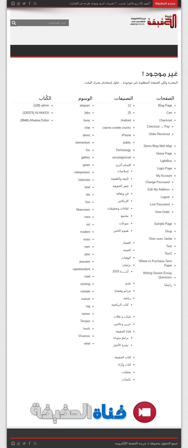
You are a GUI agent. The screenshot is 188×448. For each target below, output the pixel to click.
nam (87, 246)
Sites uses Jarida (160, 238)
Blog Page (165, 105)
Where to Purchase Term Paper (155, 263)
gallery (85, 157)
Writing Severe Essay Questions (157, 275)
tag (88, 306)
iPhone (126, 135)
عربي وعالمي (122, 324)
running (85, 284)
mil (88, 224)
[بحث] (13, 22)
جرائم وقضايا (123, 291)
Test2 (168, 253)
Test (169, 246)
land (87, 187)
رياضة (127, 298)
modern (85, 232)
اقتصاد (127, 242)
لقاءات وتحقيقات (118, 208)
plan (87, 254)
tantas (86, 313)
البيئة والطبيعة (120, 178)
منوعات (124, 223)
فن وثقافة (122, 193)
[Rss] (35, 3)
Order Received (159, 134)
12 (129, 105)
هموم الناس (121, 230)
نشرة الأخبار (121, 345)
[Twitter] (24, 3)
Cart (169, 112)
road (87, 276)
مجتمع (125, 215)
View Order (162, 212)
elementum (82, 142)
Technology (123, 150)
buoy (87, 120)
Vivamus (84, 336)
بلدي (128, 283)
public (127, 142)
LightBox (166, 161)
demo (86, 135)
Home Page (164, 153)
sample (85, 291)
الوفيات (126, 257)
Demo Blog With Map (158, 146)
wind (87, 343)
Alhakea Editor (39, 120)
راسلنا (168, 285)
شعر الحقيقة (121, 186)
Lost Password (160, 204)
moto (86, 239)
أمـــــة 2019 (121, 271)
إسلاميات (123, 171)
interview (84, 180)
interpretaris (82, 172)
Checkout (165, 120)
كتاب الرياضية (120, 304)
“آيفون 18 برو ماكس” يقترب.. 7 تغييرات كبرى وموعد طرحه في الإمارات (109, 3)
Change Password (158, 182)
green (86, 165)
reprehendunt (81, 269)
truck (86, 328)
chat (87, 127)
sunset (85, 299)
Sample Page (163, 223)
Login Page (164, 168)
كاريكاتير (123, 201)
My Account (164, 175)
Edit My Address (159, 189)
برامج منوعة (121, 337)
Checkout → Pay (158, 126)
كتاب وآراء (124, 364)
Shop (168, 231)
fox (88, 150)
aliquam (85, 105)
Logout (165, 197)
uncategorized (121, 157)
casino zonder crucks (116, 127)
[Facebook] (29, 3)
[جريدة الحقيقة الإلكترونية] (154, 26)
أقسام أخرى (123, 165)
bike (87, 112)
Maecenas (83, 209)
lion (88, 202)
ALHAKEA (42, 112)
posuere (85, 261)
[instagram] (13, 3)
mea (87, 217)
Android (126, 120)
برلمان (126, 265)
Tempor (85, 321)
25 (129, 112)
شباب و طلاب (122, 316)
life (88, 194)
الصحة (127, 250)
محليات (126, 372)
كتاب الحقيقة (123, 357)
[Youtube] (18, 3)
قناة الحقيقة (123, 331)
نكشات (126, 379)
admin (45, 105)
